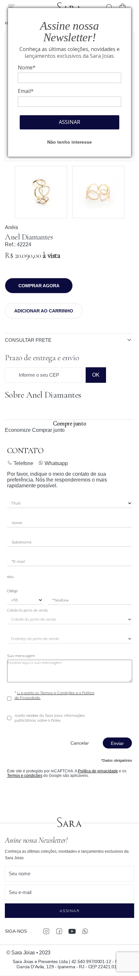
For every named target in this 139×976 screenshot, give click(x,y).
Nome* (27, 67)
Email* (26, 91)
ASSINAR (69, 122)
